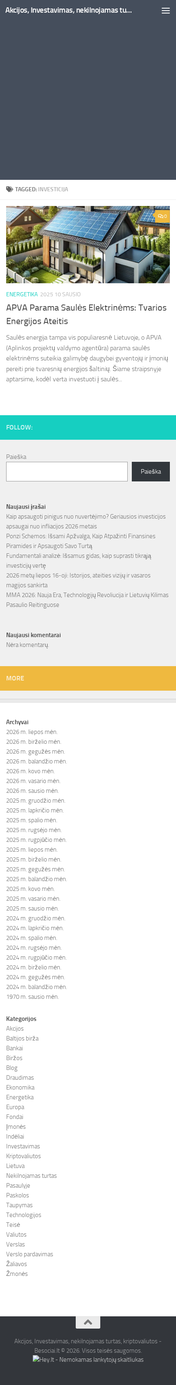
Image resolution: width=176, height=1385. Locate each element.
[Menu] (166, 10)
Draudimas (20, 1077)
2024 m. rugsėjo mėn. (34, 947)
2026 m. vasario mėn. (33, 781)
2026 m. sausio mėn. (32, 790)
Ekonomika (20, 1087)
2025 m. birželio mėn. (33, 859)
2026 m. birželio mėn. (33, 741)
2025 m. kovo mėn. (30, 889)
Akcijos (15, 1028)
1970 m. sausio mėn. (32, 996)
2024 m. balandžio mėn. (36, 987)
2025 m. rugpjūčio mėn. (36, 840)
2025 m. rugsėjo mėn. (34, 830)
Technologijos (23, 1215)
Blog (12, 1068)
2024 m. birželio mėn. (33, 967)
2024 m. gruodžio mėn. (35, 918)
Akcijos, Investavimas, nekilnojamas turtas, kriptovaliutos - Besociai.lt (68, 10)
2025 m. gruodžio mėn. (35, 800)
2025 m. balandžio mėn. (36, 879)
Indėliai (15, 1136)
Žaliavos (16, 1264)
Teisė (13, 1224)
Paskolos (17, 1195)
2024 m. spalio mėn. (31, 938)
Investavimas (23, 1146)
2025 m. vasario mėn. (33, 898)
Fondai (14, 1117)
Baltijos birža (22, 1038)
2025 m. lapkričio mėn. (35, 810)
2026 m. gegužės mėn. (35, 751)
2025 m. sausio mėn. (32, 908)
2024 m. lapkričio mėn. (35, 928)
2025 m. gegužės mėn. (35, 869)
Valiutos (16, 1234)
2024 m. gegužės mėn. (35, 977)
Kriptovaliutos (23, 1156)
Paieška (16, 457)
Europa (15, 1107)
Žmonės (17, 1274)
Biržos (14, 1058)
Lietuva (15, 1166)
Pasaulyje (18, 1185)
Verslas (15, 1244)
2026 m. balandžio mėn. (36, 761)
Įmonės (16, 1126)
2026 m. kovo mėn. (30, 771)
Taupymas (19, 1205)
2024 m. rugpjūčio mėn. (36, 957)
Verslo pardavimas (29, 1254)
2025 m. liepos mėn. (32, 849)
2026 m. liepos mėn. (32, 732)
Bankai (14, 1048)
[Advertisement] (88, 92)
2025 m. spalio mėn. (31, 820)
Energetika (22, 294)
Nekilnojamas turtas (31, 1175)
